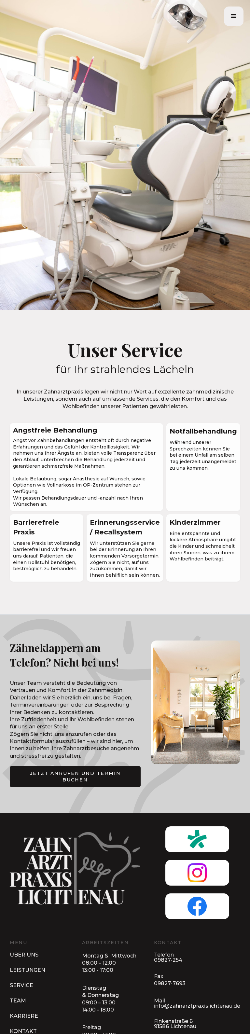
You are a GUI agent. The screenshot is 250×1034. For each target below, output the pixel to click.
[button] (233, 16)
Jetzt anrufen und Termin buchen (75, 776)
